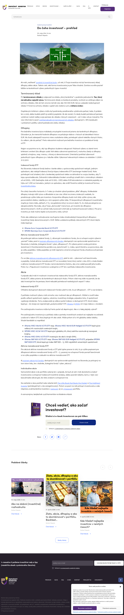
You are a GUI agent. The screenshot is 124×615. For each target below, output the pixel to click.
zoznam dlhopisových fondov (52, 241)
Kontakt (96, 6)
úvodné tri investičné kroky (46, 82)
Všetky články (62, 540)
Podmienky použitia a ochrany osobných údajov (85, 612)
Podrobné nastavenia (109, 608)
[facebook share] (44, 437)
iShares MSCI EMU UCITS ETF (37, 336)
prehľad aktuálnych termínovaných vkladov (56, 119)
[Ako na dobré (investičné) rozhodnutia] (27, 487)
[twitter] (51, 437)
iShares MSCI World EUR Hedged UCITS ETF (73, 325)
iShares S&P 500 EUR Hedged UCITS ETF (68, 339)
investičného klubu (28, 186)
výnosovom (68, 388)
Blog (78, 6)
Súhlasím (64, 428)
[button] (120, 586)
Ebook (45, 6)
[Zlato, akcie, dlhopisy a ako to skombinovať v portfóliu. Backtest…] (62, 490)
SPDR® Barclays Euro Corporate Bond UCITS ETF (45, 230)
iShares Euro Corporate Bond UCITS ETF (41, 228)
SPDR (77, 303)
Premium (30, 6)
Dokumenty (98, 580)
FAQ (84, 6)
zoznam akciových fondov (33, 360)
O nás (89, 7)
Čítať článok (15, 514)
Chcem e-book (84, 422)
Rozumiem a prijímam (85, 608)
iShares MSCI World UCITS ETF (37, 325)
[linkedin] (57, 437)
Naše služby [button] (68, 6)
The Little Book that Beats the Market (72, 383)
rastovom (54, 388)
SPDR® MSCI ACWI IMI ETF (36, 331)
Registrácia (108, 9)
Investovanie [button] (54, 6)
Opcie (38, 6)
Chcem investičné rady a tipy (109, 563)
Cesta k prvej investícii (44, 25)
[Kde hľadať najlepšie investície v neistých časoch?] (96, 497)
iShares (70, 303)
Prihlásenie (105, 5)
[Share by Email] (64, 437)
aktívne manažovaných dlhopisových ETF (46, 258)
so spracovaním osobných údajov (70, 568)
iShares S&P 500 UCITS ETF (36, 339)
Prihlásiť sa (87, 580)
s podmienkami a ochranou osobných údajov (67, 428)
